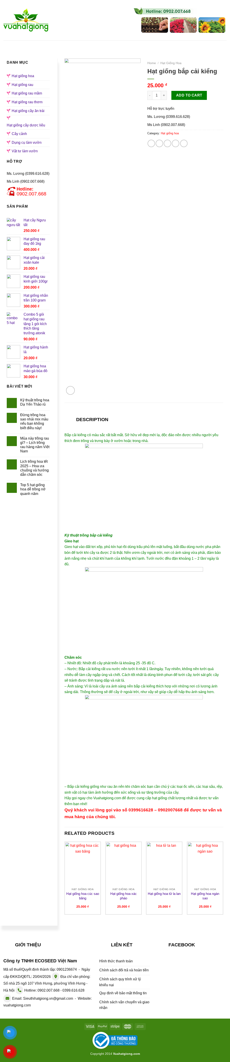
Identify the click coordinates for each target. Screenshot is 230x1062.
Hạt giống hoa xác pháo (123, 896)
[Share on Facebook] (151, 143)
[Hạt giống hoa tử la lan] (164, 864)
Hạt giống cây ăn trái (28, 111)
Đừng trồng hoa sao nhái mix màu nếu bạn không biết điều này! (34, 421)
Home (151, 63)
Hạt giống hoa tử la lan (164, 894)
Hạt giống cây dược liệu (26, 125)
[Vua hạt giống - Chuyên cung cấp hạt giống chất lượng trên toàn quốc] (25, 20)
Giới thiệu (55, 44)
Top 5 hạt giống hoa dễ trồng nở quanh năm (33, 489)
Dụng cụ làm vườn (27, 142)
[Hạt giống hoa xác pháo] (123, 864)
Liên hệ (112, 52)
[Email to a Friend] (167, 143)
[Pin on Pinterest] (175, 143)
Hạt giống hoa (88, 44)
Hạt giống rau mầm (167, 44)
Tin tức (202, 44)
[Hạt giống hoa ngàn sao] (205, 864)
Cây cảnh (19, 134)
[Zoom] (70, 390)
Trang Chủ (25, 44)
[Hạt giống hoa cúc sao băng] (83, 864)
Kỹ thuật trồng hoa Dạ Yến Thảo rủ (34, 402)
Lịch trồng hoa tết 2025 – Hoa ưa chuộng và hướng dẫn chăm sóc (34, 468)
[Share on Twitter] (159, 143)
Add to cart (189, 95)
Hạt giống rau (126, 44)
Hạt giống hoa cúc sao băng (82, 896)
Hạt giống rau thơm (27, 102)
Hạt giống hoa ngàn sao (205, 896)
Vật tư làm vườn (25, 151)
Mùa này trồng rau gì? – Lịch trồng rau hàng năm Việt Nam (34, 444)
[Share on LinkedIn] (184, 143)
